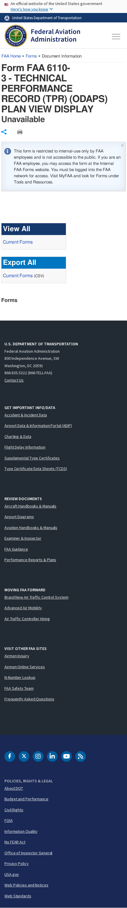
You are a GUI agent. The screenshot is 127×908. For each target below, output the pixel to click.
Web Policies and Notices (26, 885)
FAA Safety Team (19, 688)
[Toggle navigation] (116, 36)
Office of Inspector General (28, 853)
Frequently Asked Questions (29, 699)
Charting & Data (17, 436)
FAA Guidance (16, 549)
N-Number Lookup (19, 677)
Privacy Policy (16, 863)
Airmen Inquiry (16, 656)
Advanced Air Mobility (23, 607)
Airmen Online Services (24, 666)
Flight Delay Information (24, 447)
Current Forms (18, 242)
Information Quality (21, 831)
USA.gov (11, 874)
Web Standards (17, 896)
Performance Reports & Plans (30, 559)
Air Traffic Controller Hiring (27, 618)
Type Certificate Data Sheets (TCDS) (35, 468)
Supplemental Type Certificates (32, 458)
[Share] (3, 131)
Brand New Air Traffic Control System (36, 597)
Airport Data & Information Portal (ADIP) (38, 425)
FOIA (8, 820)
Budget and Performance (26, 799)
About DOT (13, 788)
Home (11, 56)
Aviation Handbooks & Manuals (30, 527)
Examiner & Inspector (22, 538)
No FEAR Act (14, 842)
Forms (31, 56)
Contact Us (14, 380)
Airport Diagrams (19, 516)
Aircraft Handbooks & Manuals (30, 506)
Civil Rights (13, 809)
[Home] (42, 36)
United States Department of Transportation (47, 17)
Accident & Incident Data (25, 415)
